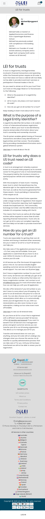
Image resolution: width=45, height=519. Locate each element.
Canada (23, 442)
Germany (23, 454)
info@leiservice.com (11, 283)
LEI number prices (22, 393)
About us (22, 396)
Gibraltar (23, 456)
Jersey (23, 473)
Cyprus (23, 445)
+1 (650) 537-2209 (23, 423)
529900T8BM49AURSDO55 (22, 376)
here (37, 269)
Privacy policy (22, 403)
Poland (23, 482)
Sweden (23, 487)
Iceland (23, 463)
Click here (7, 149)
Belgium (23, 440)
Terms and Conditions (22, 400)
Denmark (23, 447)
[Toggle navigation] (4, 3)
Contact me (22, 407)
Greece (23, 459)
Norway (23, 480)
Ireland (23, 468)
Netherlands (23, 477)
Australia (23, 435)
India (23, 466)
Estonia (23, 449)
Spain (23, 485)
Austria (23, 438)
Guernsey (23, 461)
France (23, 452)
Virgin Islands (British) (23, 494)
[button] (22, 515)
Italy (23, 470)
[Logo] (21, 3)
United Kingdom (23, 492)
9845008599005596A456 (22, 370)
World (23, 496)
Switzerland (23, 489)
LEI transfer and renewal (17, 320)
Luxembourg (23, 475)
